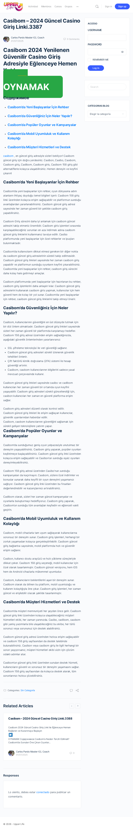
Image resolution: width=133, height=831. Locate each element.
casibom (8, 155)
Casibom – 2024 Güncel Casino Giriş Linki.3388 (40, 718)
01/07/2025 (17, 41)
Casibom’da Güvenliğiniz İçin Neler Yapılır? (40, 116)
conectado (42, 792)
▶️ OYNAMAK (26, 83)
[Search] (97, 6)
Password (95, 44)
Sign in (108, 6)
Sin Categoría (28, 690)
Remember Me (100, 59)
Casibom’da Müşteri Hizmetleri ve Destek (39, 147)
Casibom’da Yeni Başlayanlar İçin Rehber (38, 107)
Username (95, 30)
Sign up (122, 6)
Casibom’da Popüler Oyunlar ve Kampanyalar (42, 125)
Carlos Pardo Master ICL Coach (27, 37)
